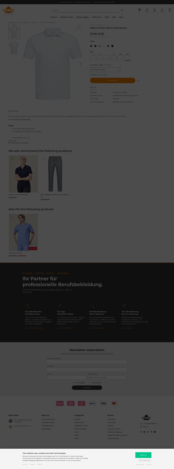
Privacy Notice (140, 464)
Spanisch (39, 464)
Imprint (149, 464)
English (32, 464)
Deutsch (25, 464)
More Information (144, 460)
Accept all (143, 455)
